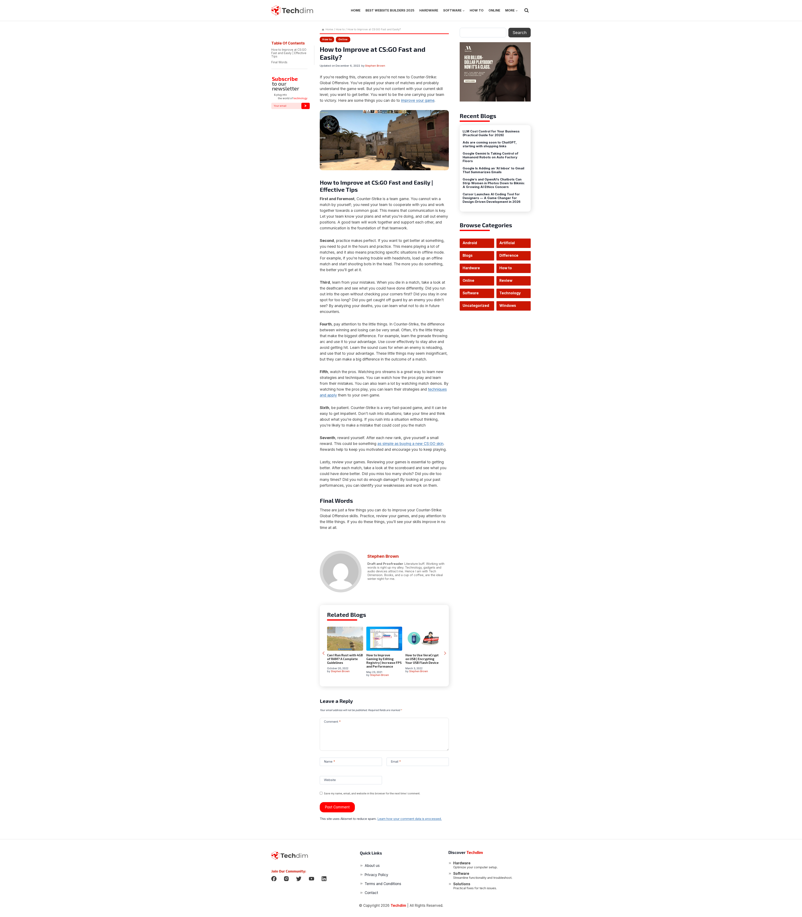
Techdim (398, 905)
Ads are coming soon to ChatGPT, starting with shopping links (490, 144)
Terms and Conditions (383, 884)
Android (470, 243)
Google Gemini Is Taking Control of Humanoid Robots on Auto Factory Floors (490, 157)
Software (471, 293)
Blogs (468, 255)
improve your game (417, 100)
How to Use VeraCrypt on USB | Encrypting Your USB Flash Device (422, 658)
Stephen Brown (375, 65)
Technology (510, 293)
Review (505, 280)
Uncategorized (476, 306)
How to (476, 10)
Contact (371, 893)
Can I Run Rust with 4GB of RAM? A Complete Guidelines (345, 658)
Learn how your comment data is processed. (409, 819)
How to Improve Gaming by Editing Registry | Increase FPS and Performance (384, 660)
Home (355, 10)
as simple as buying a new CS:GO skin (410, 443)
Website (330, 780)
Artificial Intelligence (510, 244)
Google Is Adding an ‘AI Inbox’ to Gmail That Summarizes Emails (493, 170)
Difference (508, 255)
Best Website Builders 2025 (389, 10)
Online (494, 10)
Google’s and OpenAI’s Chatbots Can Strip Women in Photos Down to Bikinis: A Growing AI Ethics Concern (494, 183)
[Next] (445, 653)
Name (329, 762)
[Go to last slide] (323, 653)
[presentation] (345, 639)
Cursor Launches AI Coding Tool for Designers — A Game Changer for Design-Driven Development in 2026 (491, 198)
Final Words (279, 62)
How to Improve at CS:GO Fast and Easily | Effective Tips (288, 53)
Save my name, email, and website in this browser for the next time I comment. (372, 793)
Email (396, 762)
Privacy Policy (376, 875)
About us (372, 866)
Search (520, 32)
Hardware (428, 10)
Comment (332, 722)
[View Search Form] (526, 10)
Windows (507, 306)
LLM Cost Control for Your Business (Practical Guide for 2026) (491, 133)
